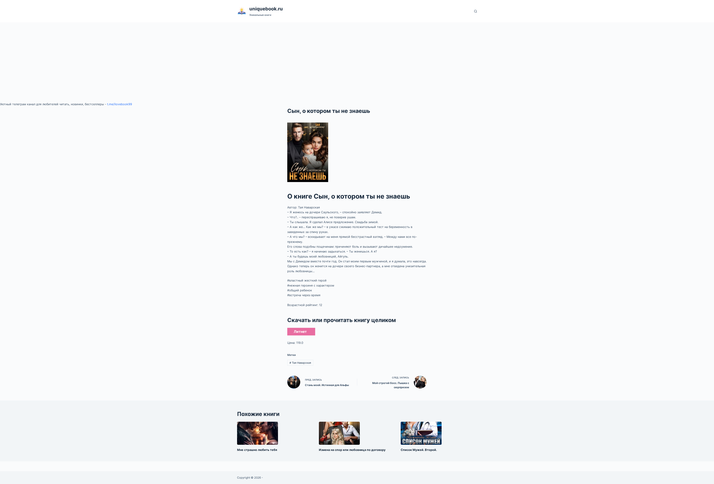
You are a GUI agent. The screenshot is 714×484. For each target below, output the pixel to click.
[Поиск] (475, 11)
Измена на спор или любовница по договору (352, 450)
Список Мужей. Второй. (419, 450)
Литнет (300, 331)
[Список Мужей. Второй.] (421, 433)
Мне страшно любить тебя (257, 450)
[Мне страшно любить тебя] (257, 433)
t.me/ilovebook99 (119, 104)
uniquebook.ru (266, 9)
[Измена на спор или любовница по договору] (339, 433)
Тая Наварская (300, 362)
